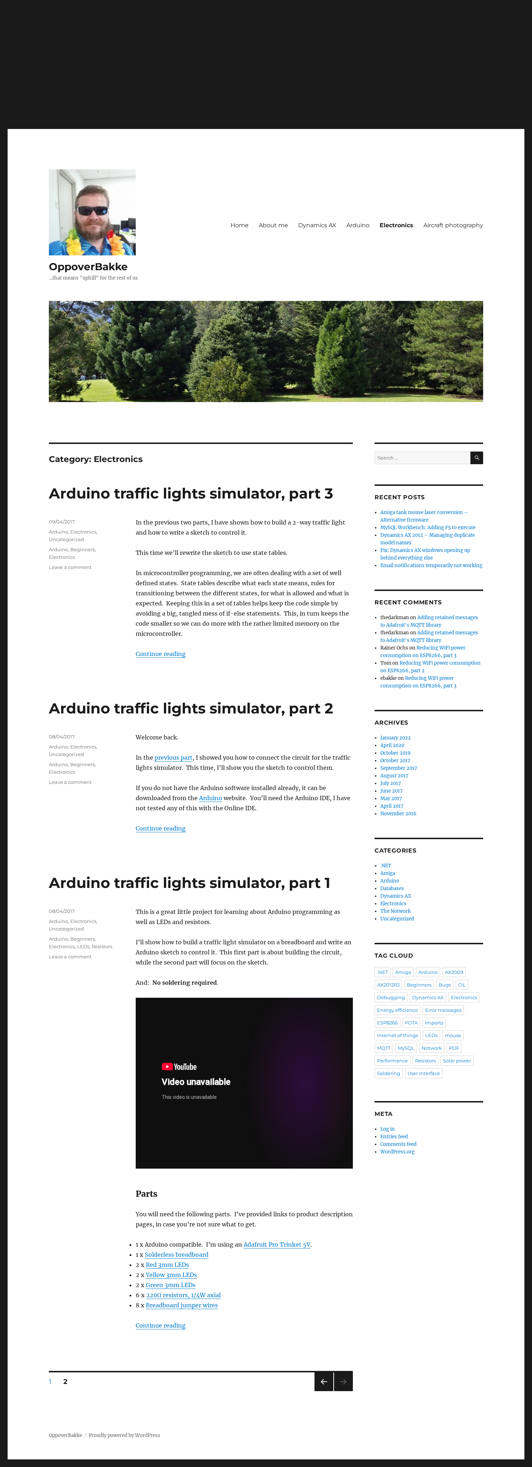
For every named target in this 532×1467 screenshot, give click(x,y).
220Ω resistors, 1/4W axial (183, 1295)
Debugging (391, 997)
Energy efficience (397, 1010)
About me (273, 225)
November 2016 (398, 814)
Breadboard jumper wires (182, 1305)
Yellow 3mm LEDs (171, 1274)
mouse (453, 1035)
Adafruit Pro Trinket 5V (277, 1244)
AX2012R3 (388, 985)
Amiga (387, 873)
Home (240, 225)
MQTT (383, 1048)
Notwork (432, 1048)
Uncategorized (66, 539)
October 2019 (395, 753)
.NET (385, 866)
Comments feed (398, 1144)
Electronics (396, 225)
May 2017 (391, 798)
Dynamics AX (317, 225)
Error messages (443, 1010)
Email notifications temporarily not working (431, 565)
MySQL (406, 1048)
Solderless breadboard (176, 1254)
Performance (392, 1060)
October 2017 (395, 761)
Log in (387, 1129)
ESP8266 (387, 1023)
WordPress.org (397, 1152)
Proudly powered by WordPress (124, 1435)
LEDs (83, 946)
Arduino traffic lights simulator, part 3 (191, 493)
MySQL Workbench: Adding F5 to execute (428, 528)
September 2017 (398, 768)
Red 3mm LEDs (167, 1264)
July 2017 (390, 783)
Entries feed (394, 1137)
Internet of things (397, 1035)
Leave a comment (70, 567)
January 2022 (395, 738)
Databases (392, 888)
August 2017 (394, 776)
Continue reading (161, 653)
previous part (174, 757)
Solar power (457, 1060)
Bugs (445, 985)
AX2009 (454, 972)
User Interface (424, 1073)
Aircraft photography (453, 225)
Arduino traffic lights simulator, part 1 (189, 883)
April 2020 (392, 745)
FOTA (411, 1023)
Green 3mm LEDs (170, 1285)
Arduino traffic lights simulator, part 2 (191, 708)
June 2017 (391, 791)
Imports (434, 1023)
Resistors (102, 946)
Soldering (388, 1073)
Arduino (358, 225)
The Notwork (395, 911)
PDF (454, 1048)
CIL (462, 985)
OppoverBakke (88, 266)
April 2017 (392, 806)
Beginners (82, 549)
